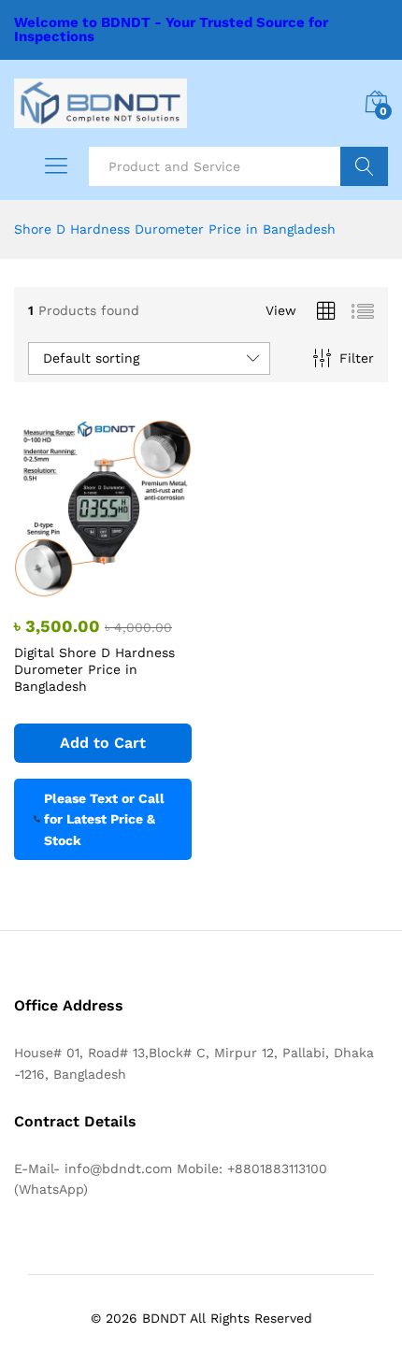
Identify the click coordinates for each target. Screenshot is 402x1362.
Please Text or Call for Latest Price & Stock (104, 819)
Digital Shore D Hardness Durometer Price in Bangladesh (94, 669)
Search (364, 166)
